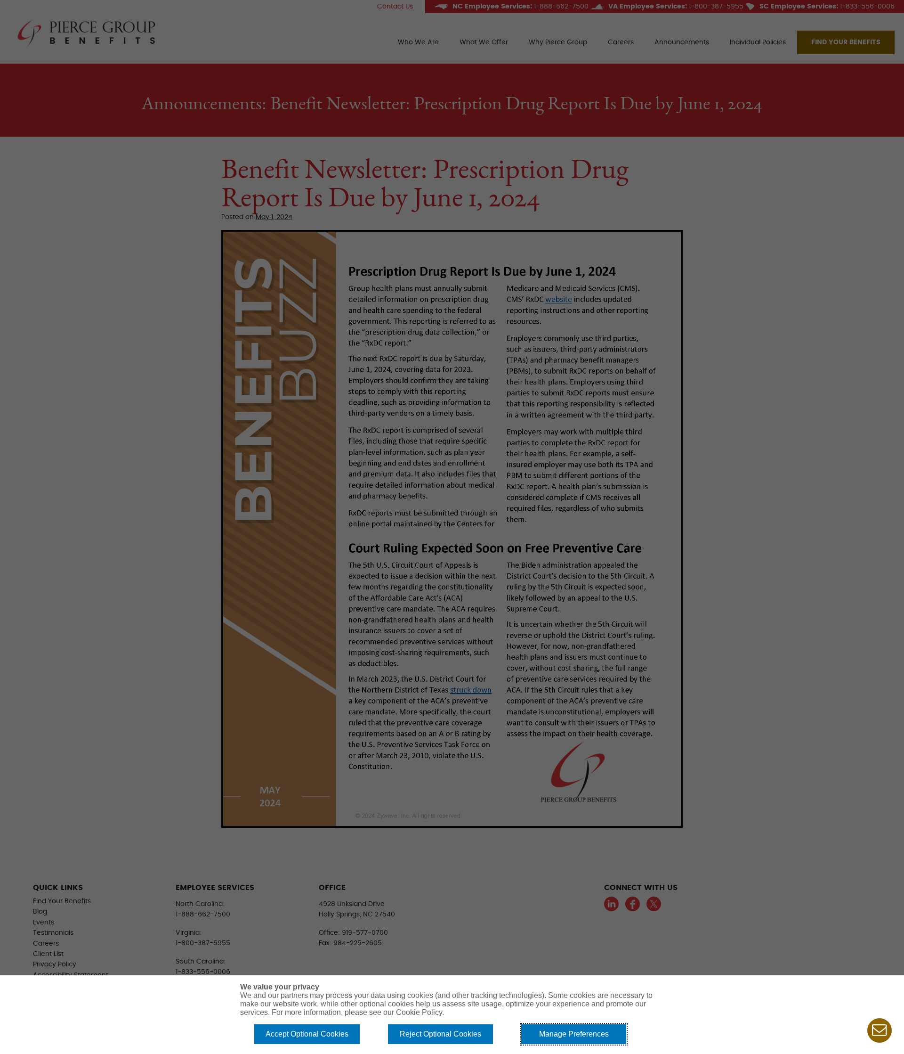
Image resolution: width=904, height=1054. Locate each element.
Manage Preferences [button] (574, 1034)
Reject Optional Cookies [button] (440, 1034)
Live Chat (879, 1030)
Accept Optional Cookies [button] (307, 1034)
